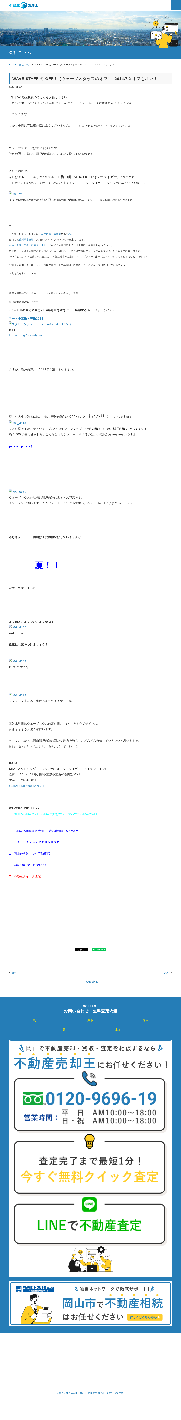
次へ (167, 972)
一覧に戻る (90, 981)
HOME (12, 64)
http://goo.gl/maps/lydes (26, 335)
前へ (14, 972)
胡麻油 (35, 245)
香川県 (22, 239)
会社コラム (25, 64)
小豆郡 (30, 239)
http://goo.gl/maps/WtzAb (26, 785)
